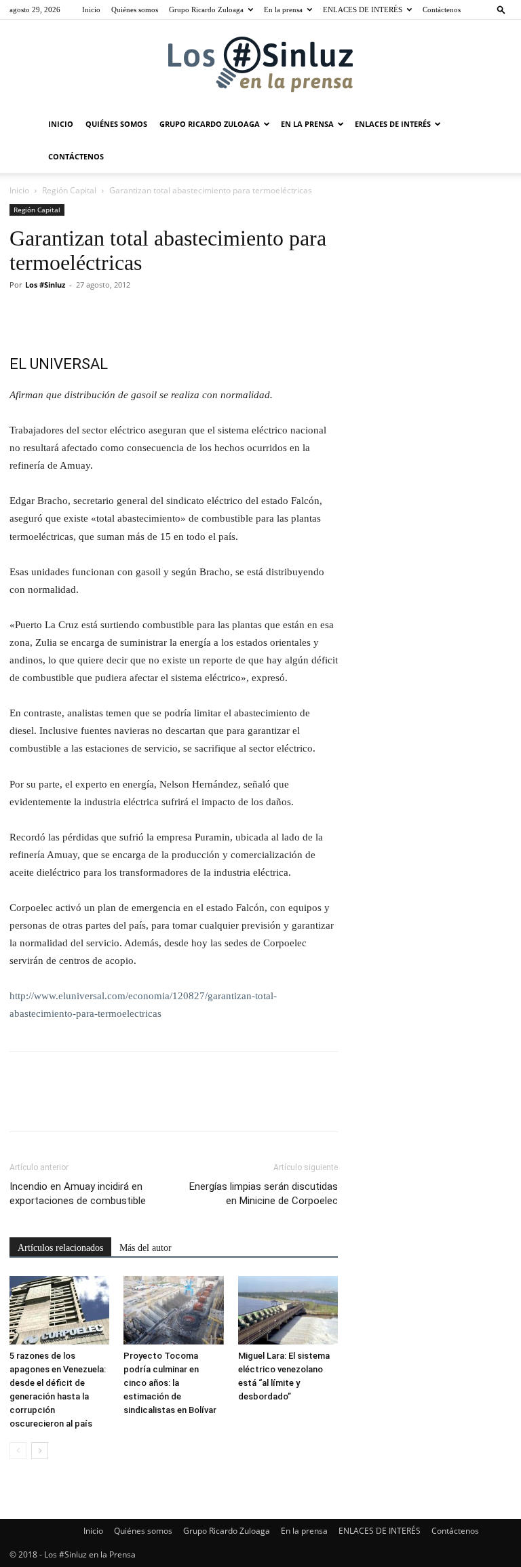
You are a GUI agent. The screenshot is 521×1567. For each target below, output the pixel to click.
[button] (501, 9)
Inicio (91, 9)
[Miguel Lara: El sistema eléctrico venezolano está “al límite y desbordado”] (288, 1310)
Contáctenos (442, 9)
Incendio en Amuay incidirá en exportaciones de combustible (77, 1193)
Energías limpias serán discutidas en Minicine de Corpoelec (263, 1193)
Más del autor (145, 1248)
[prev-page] (17, 1450)
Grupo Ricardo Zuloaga (206, 9)
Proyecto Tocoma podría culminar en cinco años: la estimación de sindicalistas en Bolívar (169, 1383)
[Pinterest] (85, 315)
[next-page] (39, 1450)
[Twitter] (54, 315)
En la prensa (283, 9)
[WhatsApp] (116, 315)
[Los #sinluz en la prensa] (260, 64)
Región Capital (69, 190)
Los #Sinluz (45, 284)
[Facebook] (23, 315)
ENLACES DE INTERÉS (362, 9)
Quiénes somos (134, 9)
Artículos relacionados (60, 1248)
